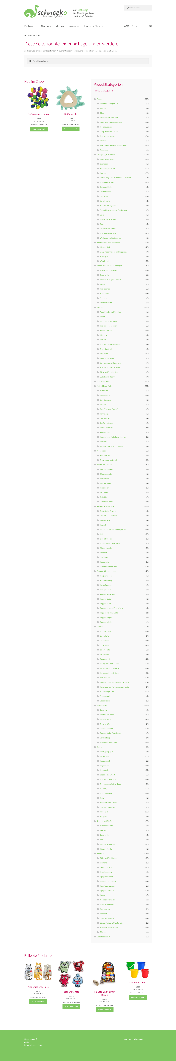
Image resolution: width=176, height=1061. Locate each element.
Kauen (102, 895)
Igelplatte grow (106, 872)
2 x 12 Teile (104, 636)
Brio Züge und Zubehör (109, 409)
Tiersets (103, 441)
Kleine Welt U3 (106, 330)
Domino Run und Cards (109, 117)
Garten (103, 173)
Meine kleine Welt (104, 386)
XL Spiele (103, 816)
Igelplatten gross (107, 886)
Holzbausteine (106, 127)
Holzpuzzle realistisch (109, 673)
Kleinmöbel (105, 247)
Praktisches (105, 289)
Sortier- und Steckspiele (110, 367)
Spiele (99, 747)
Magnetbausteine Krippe (110, 344)
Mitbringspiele (106, 793)
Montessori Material (108, 460)
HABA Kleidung (106, 580)
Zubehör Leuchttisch (108, 566)
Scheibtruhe (105, 201)
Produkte (28, 26)
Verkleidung (105, 738)
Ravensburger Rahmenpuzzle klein (114, 687)
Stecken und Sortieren (109, 927)
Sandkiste (104, 196)
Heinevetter (105, 455)
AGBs (26, 1042)
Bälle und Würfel (107, 159)
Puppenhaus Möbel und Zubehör (113, 437)
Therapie (100, 853)
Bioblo (103, 108)
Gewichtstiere (106, 867)
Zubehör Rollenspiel (108, 742)
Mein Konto (46, 26)
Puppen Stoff (105, 603)
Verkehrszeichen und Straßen (112, 446)
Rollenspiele (102, 705)
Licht (102, 534)
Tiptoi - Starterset (107, 849)
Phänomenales (106, 548)
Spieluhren (104, 557)
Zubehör (103, 497)
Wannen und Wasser (108, 228)
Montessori (101, 451)
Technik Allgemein (107, 844)
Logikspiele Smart (107, 775)
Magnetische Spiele (108, 779)
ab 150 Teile (105, 650)
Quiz (102, 798)
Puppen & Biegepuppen (106, 571)
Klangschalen (105, 483)
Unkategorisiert (103, 937)
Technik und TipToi (104, 821)
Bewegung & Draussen (106, 154)
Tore (102, 224)
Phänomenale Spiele (105, 506)
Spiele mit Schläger (108, 219)
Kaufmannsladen (107, 714)
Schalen (103, 298)
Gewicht (103, 863)
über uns (60, 26)
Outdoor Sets (105, 191)
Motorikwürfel (106, 349)
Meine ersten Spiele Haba (110, 784)
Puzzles (100, 626)
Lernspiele (104, 770)
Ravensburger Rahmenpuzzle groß (114, 682)
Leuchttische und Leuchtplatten (113, 529)
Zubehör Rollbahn (107, 377)
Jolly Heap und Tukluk (109, 131)
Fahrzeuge (104, 414)
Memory (103, 788)
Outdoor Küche (106, 187)
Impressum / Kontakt (93, 26)
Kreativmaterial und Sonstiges (109, 265)
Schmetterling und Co (109, 205)
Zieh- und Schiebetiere (109, 372)
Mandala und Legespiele (110, 543)
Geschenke (104, 275)
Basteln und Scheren (108, 270)
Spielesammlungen (108, 807)
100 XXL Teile (105, 631)
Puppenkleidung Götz (109, 613)
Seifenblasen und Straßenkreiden (113, 210)
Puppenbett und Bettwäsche (112, 608)
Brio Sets (104, 404)
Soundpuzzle (105, 696)
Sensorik (103, 552)
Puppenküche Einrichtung (110, 733)
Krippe (99, 307)
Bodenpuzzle (105, 659)
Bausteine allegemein (109, 103)
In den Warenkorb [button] (38, 129)
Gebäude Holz (105, 418)
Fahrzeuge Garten (107, 168)
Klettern (103, 335)
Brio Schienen (105, 400)
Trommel (104, 492)
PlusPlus (103, 140)
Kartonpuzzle (105, 677)
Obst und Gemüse (107, 728)
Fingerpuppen (106, 576)
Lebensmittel (105, 719)
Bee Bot (103, 830)
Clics (102, 113)
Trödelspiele (105, 562)
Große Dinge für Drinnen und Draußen (115, 177)
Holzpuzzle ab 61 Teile (109, 663)
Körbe (102, 284)
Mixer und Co (105, 724)
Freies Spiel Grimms (108, 511)
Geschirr (103, 710)
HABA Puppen (105, 585)
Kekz (102, 839)
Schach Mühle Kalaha (108, 802)
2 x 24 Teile (104, 640)
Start (29, 35)
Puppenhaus (105, 432)
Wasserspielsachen (108, 233)
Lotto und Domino (104, 381)
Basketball (104, 164)
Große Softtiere (106, 423)
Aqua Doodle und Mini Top (110, 312)
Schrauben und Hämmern (110, 363)
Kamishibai (104, 478)
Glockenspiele (106, 474)
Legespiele (104, 765)
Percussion (104, 488)
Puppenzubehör (106, 622)
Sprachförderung (107, 918)
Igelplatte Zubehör (108, 881)
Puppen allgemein (107, 594)
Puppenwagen (106, 617)
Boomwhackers (106, 469)
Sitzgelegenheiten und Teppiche (113, 252)
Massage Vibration (107, 900)
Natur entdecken (107, 182)
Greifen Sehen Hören (108, 326)
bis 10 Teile (104, 654)
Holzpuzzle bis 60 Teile (109, 668)
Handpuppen (105, 589)
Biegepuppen (105, 395)
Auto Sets (104, 390)
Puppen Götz (105, 599)
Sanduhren (104, 293)
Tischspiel (104, 812)
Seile (102, 215)
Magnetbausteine (107, 136)
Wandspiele (105, 261)
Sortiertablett (106, 302)
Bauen (99, 99)
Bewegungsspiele (107, 751)
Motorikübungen (107, 904)
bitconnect (138, 1039)
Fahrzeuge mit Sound (108, 321)
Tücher (103, 932)
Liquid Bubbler (106, 539)
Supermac (104, 150)
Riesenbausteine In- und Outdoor (113, 145)
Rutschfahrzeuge (107, 358)
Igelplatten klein (107, 890)
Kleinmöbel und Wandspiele (108, 242)
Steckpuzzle (105, 701)
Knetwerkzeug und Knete (110, 279)
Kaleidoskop (105, 520)
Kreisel (103, 339)
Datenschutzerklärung (33, 1045)
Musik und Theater (104, 464)
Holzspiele (104, 756)
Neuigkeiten (74, 26)
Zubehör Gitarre (106, 501)
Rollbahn (104, 353)
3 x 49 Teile (104, 645)
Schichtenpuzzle (107, 691)
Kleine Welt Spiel (107, 427)
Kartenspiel (105, 761)
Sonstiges (104, 256)
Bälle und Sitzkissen (108, 858)
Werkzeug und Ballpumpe (110, 238)
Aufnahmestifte (106, 825)
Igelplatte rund (106, 876)
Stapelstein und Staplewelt (111, 923)
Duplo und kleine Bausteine (111, 122)
